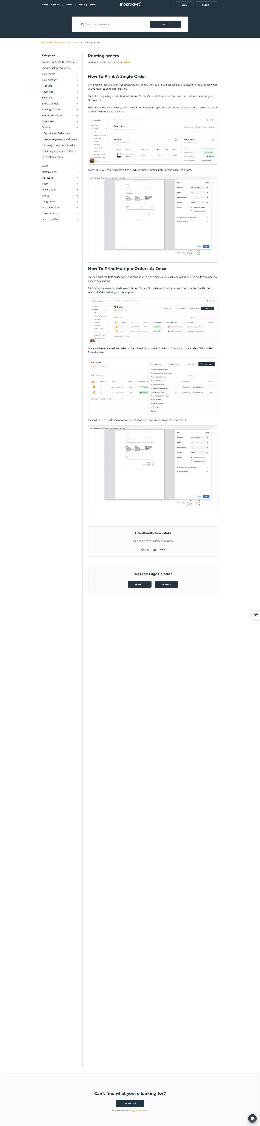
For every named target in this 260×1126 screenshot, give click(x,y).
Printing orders (54, 157)
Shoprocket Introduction (56, 68)
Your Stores (48, 74)
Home (45, 5)
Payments (47, 91)
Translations (49, 189)
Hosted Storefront (52, 115)
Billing (45, 195)
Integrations (49, 201)
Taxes (45, 166)
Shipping (47, 97)
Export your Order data (56, 133)
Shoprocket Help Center (54, 42)
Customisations (51, 213)
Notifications (49, 171)
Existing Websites (52, 109)
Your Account (49, 79)
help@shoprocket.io (138, 1110)
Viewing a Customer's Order (59, 145)
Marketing (47, 177)
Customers (48, 121)
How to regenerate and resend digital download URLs (61, 139)
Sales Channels (50, 103)
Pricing (83, 5)
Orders (75, 42)
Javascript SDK (50, 219)
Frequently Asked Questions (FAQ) (60, 62)
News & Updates (51, 207)
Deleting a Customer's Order (59, 151)
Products (47, 85)
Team (45, 183)
